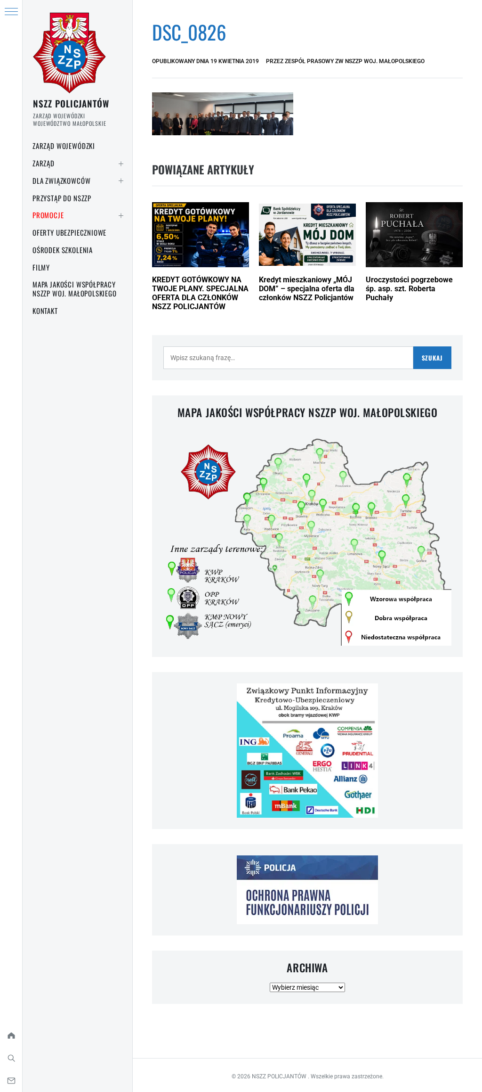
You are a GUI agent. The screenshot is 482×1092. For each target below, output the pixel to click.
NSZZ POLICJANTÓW (71, 103)
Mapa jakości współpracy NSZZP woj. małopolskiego (74, 288)
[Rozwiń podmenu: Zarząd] (121, 163)
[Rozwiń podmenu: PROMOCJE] (121, 215)
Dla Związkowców (61, 180)
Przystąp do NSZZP (61, 198)
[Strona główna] (11, 1035)
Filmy (41, 267)
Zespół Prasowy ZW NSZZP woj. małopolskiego (355, 61)
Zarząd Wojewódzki (63, 145)
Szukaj (432, 357)
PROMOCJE (48, 215)
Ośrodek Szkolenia (62, 250)
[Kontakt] (11, 1080)
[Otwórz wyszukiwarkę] (11, 1058)
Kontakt (45, 310)
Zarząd (43, 163)
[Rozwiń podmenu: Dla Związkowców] (121, 181)
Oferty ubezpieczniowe (69, 232)
